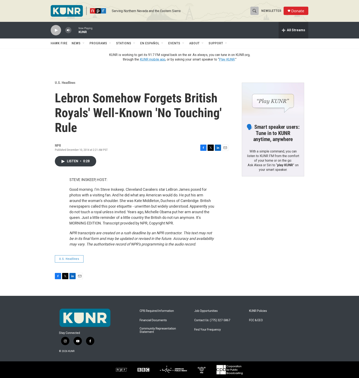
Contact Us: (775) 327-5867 (212, 320)
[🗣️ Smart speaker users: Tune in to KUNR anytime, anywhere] (273, 100)
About (194, 43)
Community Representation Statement (158, 330)
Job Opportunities (206, 310)
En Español (149, 43)
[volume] (68, 30)
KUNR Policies (258, 310)
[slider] (75, 30)
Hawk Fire (59, 43)
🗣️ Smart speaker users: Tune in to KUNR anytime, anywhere (273, 133)
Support (216, 43)
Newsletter (271, 10)
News (76, 43)
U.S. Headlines (65, 83)
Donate (297, 11)
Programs (98, 43)
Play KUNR (227, 59)
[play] (56, 30)
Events (174, 43)
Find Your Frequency (207, 329)
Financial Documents (153, 320)
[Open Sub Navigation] (83, 43)
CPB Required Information (157, 310)
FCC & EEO (256, 320)
